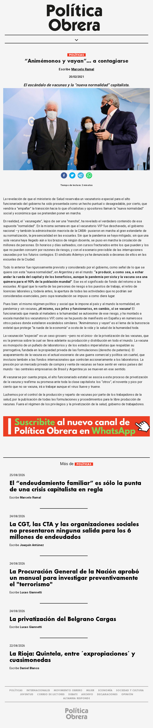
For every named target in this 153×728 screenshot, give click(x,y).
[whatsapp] (89, 176)
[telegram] (80, 176)
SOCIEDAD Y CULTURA (130, 690)
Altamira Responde (76, 698)
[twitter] (72, 176)
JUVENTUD (26, 694)
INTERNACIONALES (38, 690)
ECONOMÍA (105, 690)
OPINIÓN (127, 694)
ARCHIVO (87, 694)
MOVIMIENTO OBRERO (68, 690)
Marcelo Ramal (82, 69)
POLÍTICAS (76, 55)
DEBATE (72, 694)
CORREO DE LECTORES (51, 694)
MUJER (90, 690)
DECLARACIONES (107, 694)
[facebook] (64, 176)
